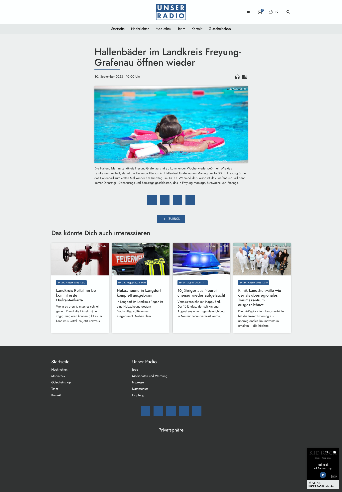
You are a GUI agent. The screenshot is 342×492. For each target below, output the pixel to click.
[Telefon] (79, 12)
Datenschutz (140, 388)
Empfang (138, 395)
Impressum (139, 382)
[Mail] (55, 12)
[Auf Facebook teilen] (152, 200)
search (288, 12)
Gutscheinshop (220, 28)
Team (181, 28)
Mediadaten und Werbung (149, 376)
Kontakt (197, 28)
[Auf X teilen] (165, 200)
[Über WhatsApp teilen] (177, 200)
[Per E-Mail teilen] (190, 200)
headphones (237, 76)
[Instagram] (71, 12)
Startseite (118, 28)
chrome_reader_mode (244, 76)
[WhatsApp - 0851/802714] (87, 12)
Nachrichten (140, 28)
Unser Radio (144, 361)
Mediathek (163, 28)
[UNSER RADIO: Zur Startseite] (171, 12)
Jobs (135, 369)
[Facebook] (63, 12)
